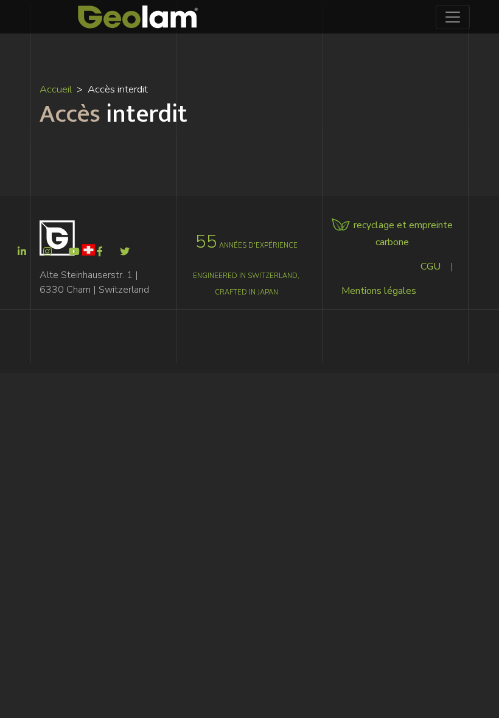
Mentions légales (378, 291)
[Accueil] (138, 16)
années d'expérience (246, 245)
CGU (430, 266)
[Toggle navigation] (453, 17)
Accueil (56, 89)
